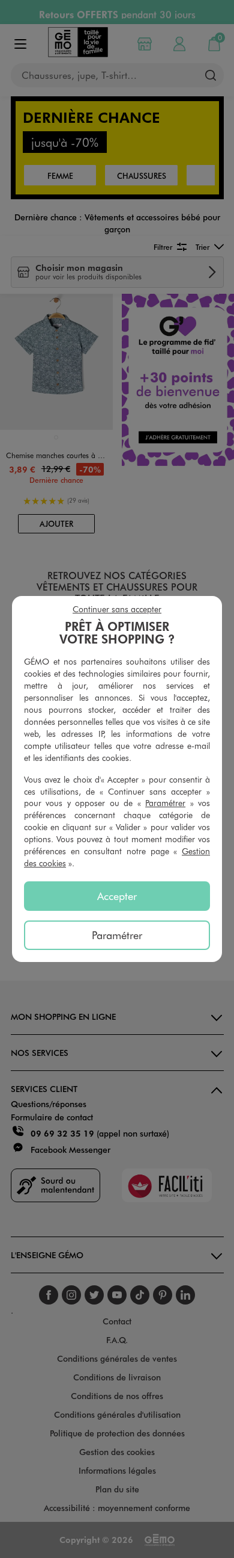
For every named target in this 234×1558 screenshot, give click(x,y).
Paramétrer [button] (165, 802)
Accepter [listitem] (117, 896)
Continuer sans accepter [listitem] (117, 609)
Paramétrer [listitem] (117, 935)
